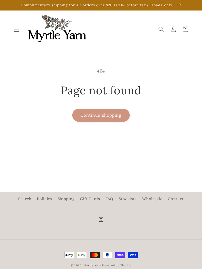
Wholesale (152, 198)
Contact (176, 198)
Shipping (66, 198)
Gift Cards (90, 198)
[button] (17, 29)
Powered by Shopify (116, 265)
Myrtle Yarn (92, 265)
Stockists (128, 198)
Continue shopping (101, 115)
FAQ (109, 198)
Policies (44, 198)
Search (25, 198)
